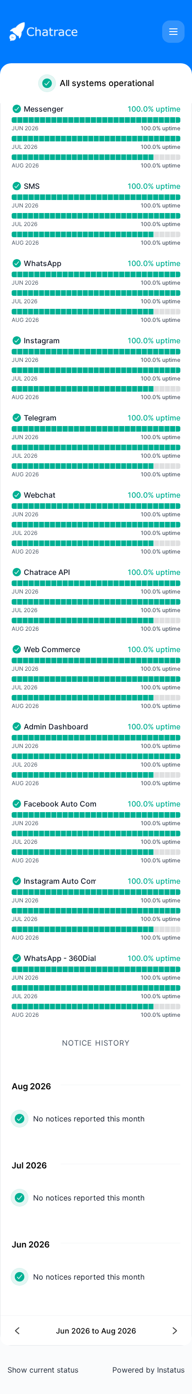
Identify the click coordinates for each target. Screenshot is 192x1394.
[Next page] (136, 1330)
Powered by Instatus (148, 1369)
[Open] (173, 31)
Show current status (42, 1369)
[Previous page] (55, 1330)
